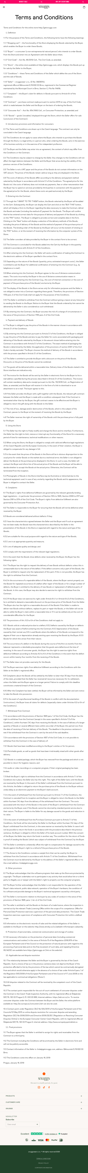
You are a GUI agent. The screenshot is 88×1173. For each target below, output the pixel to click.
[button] (84, 7)
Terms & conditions (43, 1158)
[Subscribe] (37, 1124)
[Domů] (44, 7)
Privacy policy (43, 1163)
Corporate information (43, 1167)
